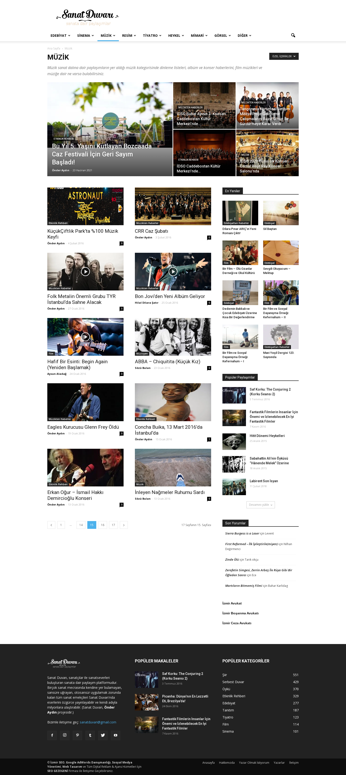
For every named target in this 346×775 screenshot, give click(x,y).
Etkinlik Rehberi (64, 139)
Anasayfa (208, 763)
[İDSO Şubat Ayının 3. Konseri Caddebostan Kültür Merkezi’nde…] (204, 105)
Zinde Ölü (232, 559)
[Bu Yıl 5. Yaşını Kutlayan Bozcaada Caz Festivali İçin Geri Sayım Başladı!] (110, 115)
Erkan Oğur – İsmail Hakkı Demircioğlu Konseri (75, 495)
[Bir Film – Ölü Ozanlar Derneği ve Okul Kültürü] (240, 253)
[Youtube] (115, 735)
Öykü (226, 689)
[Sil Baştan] (281, 213)
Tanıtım (228, 710)
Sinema (83, 35)
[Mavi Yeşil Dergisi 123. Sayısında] (281, 337)
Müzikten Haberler (190, 107)
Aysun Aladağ (56, 373)
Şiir (224, 675)
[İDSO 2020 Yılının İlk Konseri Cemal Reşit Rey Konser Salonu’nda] (267, 153)
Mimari (197, 35)
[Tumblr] (90, 735)
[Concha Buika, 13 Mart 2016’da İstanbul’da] (173, 402)
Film (51, 353)
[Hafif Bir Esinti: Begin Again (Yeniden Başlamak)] (85, 337)
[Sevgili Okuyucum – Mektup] (281, 253)
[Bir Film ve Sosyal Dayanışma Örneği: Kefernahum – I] (240, 337)
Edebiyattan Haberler (236, 223)
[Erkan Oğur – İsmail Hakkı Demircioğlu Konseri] (85, 467)
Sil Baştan (270, 229)
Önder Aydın (60, 170)
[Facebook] (52, 735)
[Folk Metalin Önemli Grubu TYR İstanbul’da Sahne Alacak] (85, 271)
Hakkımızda (227, 763)
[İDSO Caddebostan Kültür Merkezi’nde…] (204, 153)
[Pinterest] (77, 735)
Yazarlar (279, 763)
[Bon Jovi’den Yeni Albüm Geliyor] (173, 271)
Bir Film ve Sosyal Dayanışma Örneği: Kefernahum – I (235, 357)
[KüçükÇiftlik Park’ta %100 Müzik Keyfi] (85, 206)
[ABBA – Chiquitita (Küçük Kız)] (173, 337)
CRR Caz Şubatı (151, 231)
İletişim (294, 763)
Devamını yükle (259, 505)
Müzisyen (142, 353)
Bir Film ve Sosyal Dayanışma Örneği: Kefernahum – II (276, 313)
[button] (293, 35)
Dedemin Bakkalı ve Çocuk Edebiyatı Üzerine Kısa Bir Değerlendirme (239, 313)
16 (102, 525)
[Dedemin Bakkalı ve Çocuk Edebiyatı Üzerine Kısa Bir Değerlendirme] (240, 292)
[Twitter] (103, 735)
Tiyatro (150, 35)
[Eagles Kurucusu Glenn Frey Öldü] (85, 402)
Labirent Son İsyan (264, 481)
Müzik (106, 35)
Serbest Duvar (233, 682)
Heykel (174, 35)
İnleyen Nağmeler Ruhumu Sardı (170, 492)
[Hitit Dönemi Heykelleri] (234, 441)
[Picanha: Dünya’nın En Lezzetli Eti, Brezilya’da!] (146, 702)
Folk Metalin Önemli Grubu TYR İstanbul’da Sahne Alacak (81, 299)
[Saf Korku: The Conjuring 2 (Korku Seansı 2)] (234, 395)
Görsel (220, 35)
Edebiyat (59, 35)
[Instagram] (64, 735)
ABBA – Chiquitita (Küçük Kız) (167, 361)
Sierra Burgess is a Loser (242, 533)
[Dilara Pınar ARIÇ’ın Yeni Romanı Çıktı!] (240, 213)
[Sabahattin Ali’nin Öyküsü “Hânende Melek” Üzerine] (234, 464)
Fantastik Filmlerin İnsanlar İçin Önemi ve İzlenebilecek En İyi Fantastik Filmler (274, 416)
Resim (127, 35)
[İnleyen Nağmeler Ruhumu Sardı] (173, 467)
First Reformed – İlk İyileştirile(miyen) (251, 544)
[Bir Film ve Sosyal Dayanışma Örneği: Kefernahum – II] (281, 292)
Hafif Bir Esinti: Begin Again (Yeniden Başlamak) (77, 364)
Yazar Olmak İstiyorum (254, 763)
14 (81, 525)
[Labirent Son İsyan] (234, 487)
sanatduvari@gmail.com (98, 722)
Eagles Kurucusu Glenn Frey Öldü (83, 427)
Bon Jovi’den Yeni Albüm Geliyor (170, 296)
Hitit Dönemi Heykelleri (267, 436)
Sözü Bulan (143, 368)
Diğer (243, 35)
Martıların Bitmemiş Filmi (243, 585)
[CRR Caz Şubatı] (173, 206)
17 (113, 525)
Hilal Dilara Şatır (146, 302)
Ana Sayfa (53, 48)
